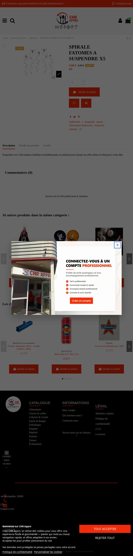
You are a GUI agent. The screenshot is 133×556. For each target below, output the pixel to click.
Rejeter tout (105, 538)
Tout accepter (105, 529)
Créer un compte (81, 300)
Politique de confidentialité (17, 551)
